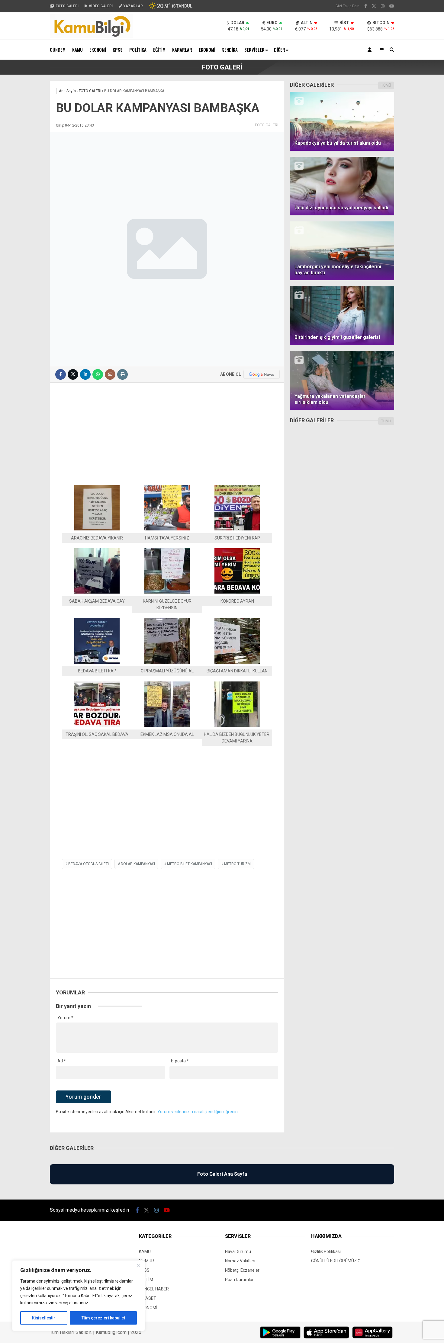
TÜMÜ (386, 85)
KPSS (118, 49)
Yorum (65, 1017)
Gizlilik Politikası (326, 1251)
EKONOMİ (97, 49)
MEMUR (146, 1260)
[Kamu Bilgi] (91, 36)
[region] (78, 1295)
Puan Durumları (240, 1279)
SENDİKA (230, 49)
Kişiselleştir (43, 1318)
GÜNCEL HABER (154, 1289)
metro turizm (237, 864)
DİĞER (279, 49)
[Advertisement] (167, 431)
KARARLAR (182, 49)
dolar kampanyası (138, 864)
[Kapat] (138, 1265)
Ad (61, 1060)
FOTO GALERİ (266, 125)
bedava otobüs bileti (88, 864)
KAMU (77, 49)
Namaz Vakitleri (240, 1260)
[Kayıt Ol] (371, 50)
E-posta (180, 1060)
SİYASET (147, 1298)
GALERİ (67, 6)
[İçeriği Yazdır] (122, 374)
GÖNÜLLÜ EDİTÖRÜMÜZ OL (337, 1260)
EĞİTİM (159, 49)
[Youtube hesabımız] (391, 6)
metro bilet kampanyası (189, 864)
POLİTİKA (137, 49)
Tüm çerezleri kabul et (103, 1318)
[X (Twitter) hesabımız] (374, 6)
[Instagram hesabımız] (382, 6)
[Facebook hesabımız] (365, 6)
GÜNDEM (58, 49)
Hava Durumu (238, 1251)
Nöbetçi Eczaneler (242, 1270)
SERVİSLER (254, 49)
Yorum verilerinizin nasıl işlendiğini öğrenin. (198, 1111)
